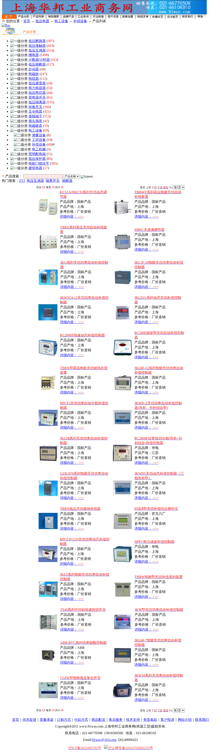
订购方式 (64, 719)
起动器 (33, 69)
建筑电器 (35, 168)
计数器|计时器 (39, 59)
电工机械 (39, 149)
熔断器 (67, 181)
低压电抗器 (37, 93)
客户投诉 (167, 719)
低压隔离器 (37, 102)
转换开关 (35, 107)
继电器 (33, 55)
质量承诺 (47, 719)
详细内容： (72, 216)
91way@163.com (104, 740)
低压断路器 (37, 41)
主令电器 (35, 111)
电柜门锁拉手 (38, 163)
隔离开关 (53, 181)
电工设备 (61, 21)
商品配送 (98, 719)
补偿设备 (80, 21)
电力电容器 (37, 88)
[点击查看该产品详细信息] (47, 214)
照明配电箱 (37, 154)
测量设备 (39, 135)
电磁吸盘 (35, 126)
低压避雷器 (37, 83)
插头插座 (35, 121)
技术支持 (133, 719)
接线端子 (35, 116)
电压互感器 (35, 181)
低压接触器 (37, 45)
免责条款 (150, 719)
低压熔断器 (37, 64)
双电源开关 (37, 97)
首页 (26, 21)
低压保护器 (37, 159)
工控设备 (39, 140)
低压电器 (42, 21)
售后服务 (116, 719)
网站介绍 (185, 719)
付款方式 (81, 719)
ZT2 (22, 181)
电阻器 (33, 78)
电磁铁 (33, 74)
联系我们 (202, 719)
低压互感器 (37, 50)
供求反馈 (29, 719)
